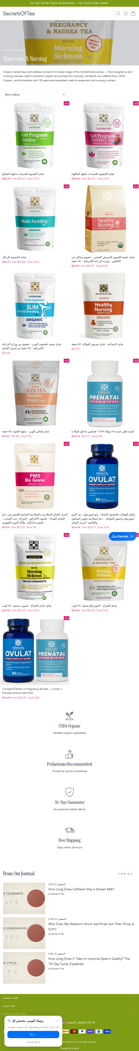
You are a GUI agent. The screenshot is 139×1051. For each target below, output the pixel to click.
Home (6, 50)
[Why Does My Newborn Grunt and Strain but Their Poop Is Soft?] (24, 933)
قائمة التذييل (9, 1005)
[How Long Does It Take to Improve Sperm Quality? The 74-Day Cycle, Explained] (24, 968)
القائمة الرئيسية (10, 997)
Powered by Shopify (69, 1048)
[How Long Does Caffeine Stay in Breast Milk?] (24, 898)
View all (125, 873)
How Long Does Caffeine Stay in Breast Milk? (81, 889)
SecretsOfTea (19, 13)
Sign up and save (15, 1013)
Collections (17, 50)
